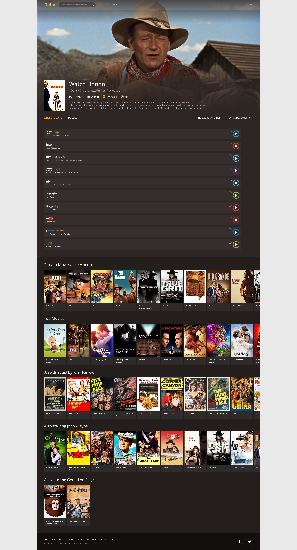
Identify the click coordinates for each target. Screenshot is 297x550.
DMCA (87, 544)
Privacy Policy (64, 544)
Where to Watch (54, 117)
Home (46, 540)
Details (72, 117)
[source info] (230, 131)
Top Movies (70, 540)
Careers (113, 540)
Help (80, 540)
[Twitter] (249, 541)
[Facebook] (239, 541)
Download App (91, 540)
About (104, 540)
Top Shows (57, 540)
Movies (116, 4)
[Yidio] (50, 5)
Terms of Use (77, 544)
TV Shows (104, 4)
